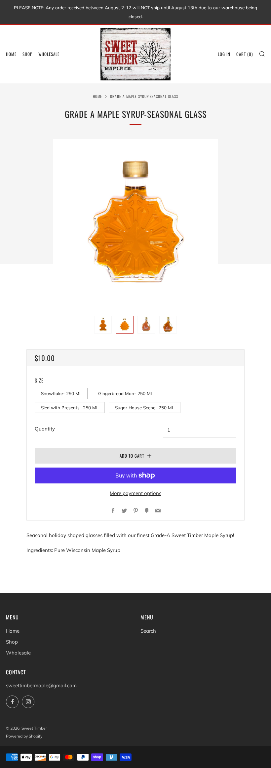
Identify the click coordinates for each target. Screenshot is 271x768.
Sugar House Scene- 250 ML (144, 407)
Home (11, 54)
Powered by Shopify (24, 736)
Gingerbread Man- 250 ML (125, 393)
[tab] (103, 325)
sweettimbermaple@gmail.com (41, 685)
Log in (224, 54)
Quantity (45, 429)
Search (148, 631)
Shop (27, 54)
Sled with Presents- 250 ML (69, 407)
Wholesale (48, 54)
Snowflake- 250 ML (61, 393)
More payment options (135, 493)
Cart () (244, 54)
